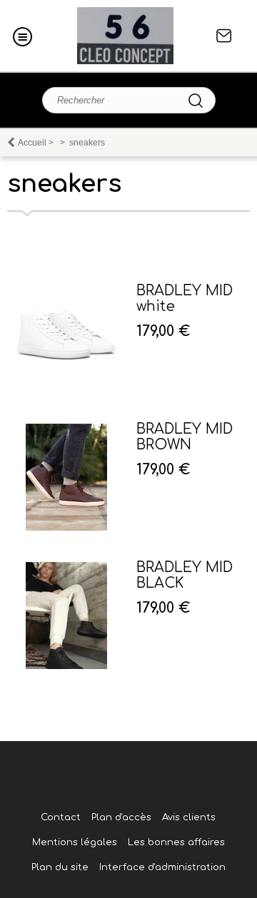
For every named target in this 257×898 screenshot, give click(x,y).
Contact (224, 35)
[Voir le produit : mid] (66, 528)
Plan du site (60, 867)
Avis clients (189, 817)
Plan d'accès (121, 817)
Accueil (32, 143)
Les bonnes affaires (176, 842)
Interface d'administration (162, 867)
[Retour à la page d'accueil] (125, 35)
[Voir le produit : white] (66, 389)
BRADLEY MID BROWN (184, 437)
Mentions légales (74, 842)
